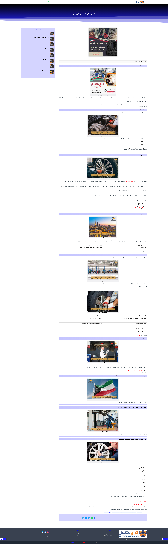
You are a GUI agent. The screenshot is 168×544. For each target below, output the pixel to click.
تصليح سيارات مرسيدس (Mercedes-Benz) (41, 37)
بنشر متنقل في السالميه (140, 207)
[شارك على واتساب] (92, 518)
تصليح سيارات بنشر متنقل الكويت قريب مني (136, 370)
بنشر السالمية (139, 512)
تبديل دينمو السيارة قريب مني (138, 151)
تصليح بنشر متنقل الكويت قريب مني (134, 335)
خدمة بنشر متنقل (108, 534)
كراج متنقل (84, 542)
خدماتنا (120, 1)
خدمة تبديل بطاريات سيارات (107, 535)
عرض (133, 61)
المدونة (116, 1)
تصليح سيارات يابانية (45, 53)
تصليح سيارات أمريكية (45, 64)
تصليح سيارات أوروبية (45, 59)
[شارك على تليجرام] (82, 518)
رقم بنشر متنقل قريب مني (138, 251)
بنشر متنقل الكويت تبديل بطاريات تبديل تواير (139, 504)
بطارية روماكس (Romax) (45, 70)
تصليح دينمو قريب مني (137, 210)
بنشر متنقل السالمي (132, 512)
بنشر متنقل (126, 103)
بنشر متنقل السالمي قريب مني (124, 512)
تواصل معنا (111, 1)
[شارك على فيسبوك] (95, 518)
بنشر (146, 97)
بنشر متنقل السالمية (141, 330)
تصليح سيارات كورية (45, 48)
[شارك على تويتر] (89, 518)
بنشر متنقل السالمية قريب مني (141, 501)
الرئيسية (129, 1)
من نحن (124, 1)
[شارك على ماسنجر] (86, 518)
